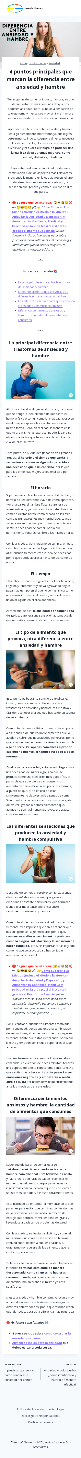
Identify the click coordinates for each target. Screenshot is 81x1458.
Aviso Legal (56, 1409)
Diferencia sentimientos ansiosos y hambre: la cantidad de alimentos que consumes (43, 315)
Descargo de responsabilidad (40, 1416)
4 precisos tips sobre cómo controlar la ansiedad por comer (19, 1372)
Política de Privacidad (31, 1409)
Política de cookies (40, 1422)
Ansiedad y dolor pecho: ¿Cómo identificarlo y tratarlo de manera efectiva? (60, 1374)
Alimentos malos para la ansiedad (37, 1343)
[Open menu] (72, 8)
